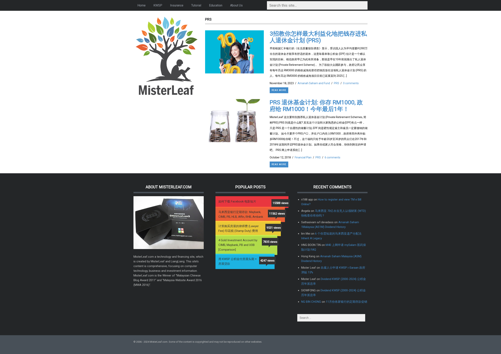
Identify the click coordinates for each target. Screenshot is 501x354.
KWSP (157, 5)
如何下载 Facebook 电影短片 (237, 201)
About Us (236, 5)
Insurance (176, 5)
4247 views (267, 260)
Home (141, 5)
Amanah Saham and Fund (314, 83)
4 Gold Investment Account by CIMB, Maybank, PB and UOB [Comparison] (237, 244)
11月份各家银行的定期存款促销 (346, 301)
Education (215, 5)
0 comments (351, 83)
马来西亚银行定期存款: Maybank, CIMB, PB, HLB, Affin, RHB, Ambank (240, 214)
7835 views (270, 242)
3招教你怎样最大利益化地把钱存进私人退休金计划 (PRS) (318, 37)
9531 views (274, 227)
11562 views (277, 213)
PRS (336, 83)
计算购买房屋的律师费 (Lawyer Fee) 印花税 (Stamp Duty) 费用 (238, 228)
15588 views (280, 203)
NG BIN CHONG (311, 301)
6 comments (332, 157)
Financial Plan (303, 157)
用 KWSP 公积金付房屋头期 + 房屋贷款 (237, 261)
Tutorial (196, 5)
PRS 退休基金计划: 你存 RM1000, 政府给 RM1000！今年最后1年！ (316, 105)
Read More (279, 90)
